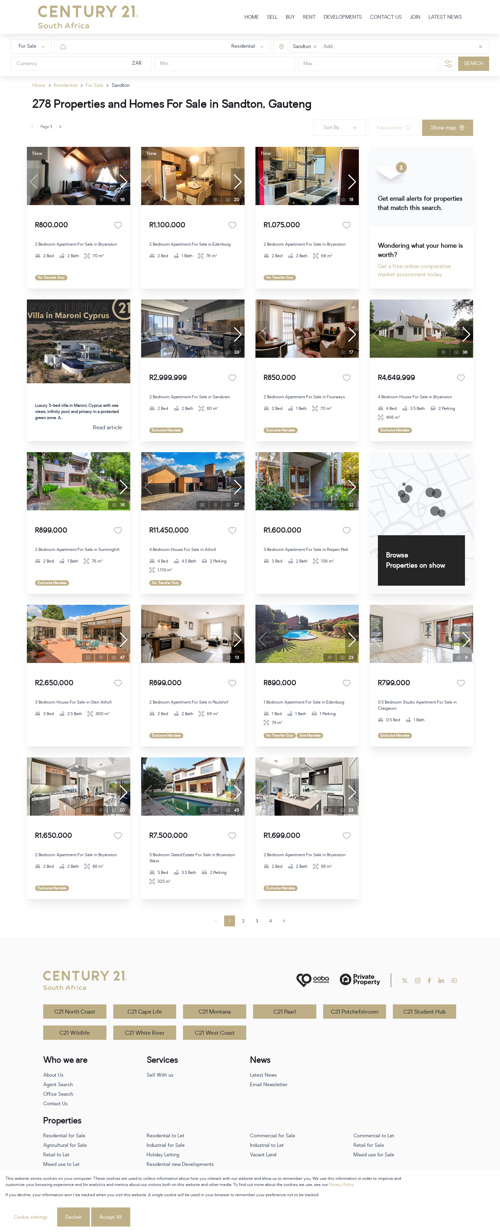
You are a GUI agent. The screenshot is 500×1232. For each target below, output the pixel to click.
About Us (53, 1075)
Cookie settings (31, 1217)
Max (308, 64)
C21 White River (145, 1033)
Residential (66, 85)
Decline (73, 1217)
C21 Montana (215, 1012)
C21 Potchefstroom (354, 1012)
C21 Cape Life (145, 1012)
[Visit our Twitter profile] (404, 980)
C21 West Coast (215, 1033)
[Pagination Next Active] (60, 126)
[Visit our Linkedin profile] (441, 980)
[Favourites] (118, 225)
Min (164, 64)
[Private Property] (360, 980)
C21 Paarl (284, 1012)
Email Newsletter (268, 1084)
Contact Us (55, 1103)
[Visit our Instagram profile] (417, 980)
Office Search (58, 1094)
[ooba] (312, 980)
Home (39, 85)
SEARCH (473, 64)
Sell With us (160, 1075)
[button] (315, 46)
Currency (27, 64)
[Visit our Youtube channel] (454, 980)
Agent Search (58, 1084)
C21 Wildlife (75, 1033)
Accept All (110, 1217)
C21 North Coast (74, 1012)
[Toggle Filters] (448, 64)
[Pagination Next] (284, 920)
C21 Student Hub (424, 1012)
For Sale (94, 85)
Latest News (263, 1075)
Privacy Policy (341, 1184)
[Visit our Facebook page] (429, 980)
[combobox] (352, 47)
